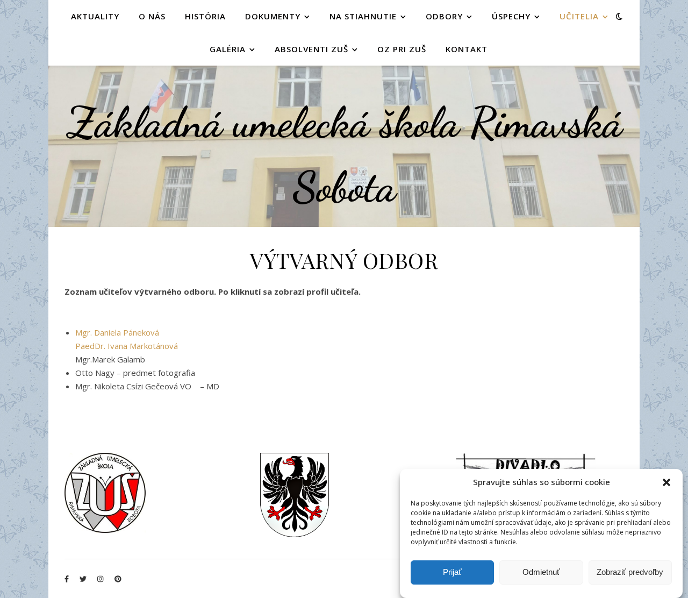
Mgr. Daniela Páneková (117, 332)
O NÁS (152, 16)
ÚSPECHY (511, 16)
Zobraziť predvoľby (630, 572)
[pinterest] (117, 578)
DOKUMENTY (272, 16)
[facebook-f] (67, 578)
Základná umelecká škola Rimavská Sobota (344, 154)
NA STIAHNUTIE (363, 16)
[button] (666, 482)
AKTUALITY (95, 16)
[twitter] (84, 578)
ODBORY (444, 16)
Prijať (452, 572)
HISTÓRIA (205, 16)
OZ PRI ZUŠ (401, 49)
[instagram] (101, 578)
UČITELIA (579, 16)
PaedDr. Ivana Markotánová (126, 345)
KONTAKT (467, 49)
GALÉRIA (228, 49)
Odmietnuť (541, 572)
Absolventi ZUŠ (311, 49)
